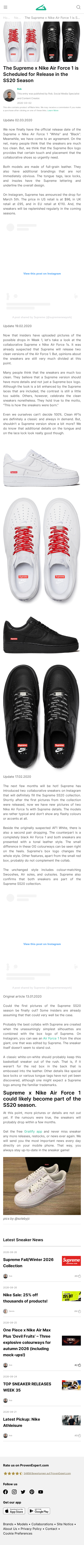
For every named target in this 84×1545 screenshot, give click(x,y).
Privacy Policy (31, 1529)
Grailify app (33, 1131)
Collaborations (42, 1524)
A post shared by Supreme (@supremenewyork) (42, 317)
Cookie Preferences (17, 1533)
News (18, 18)
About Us (10, 1529)
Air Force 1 (51, 1038)
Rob (19, 88)
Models (22, 1524)
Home (7, 18)
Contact (51, 1529)
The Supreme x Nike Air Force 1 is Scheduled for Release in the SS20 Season (53, 18)
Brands (8, 1524)
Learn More (52, 110)
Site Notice (65, 1524)
